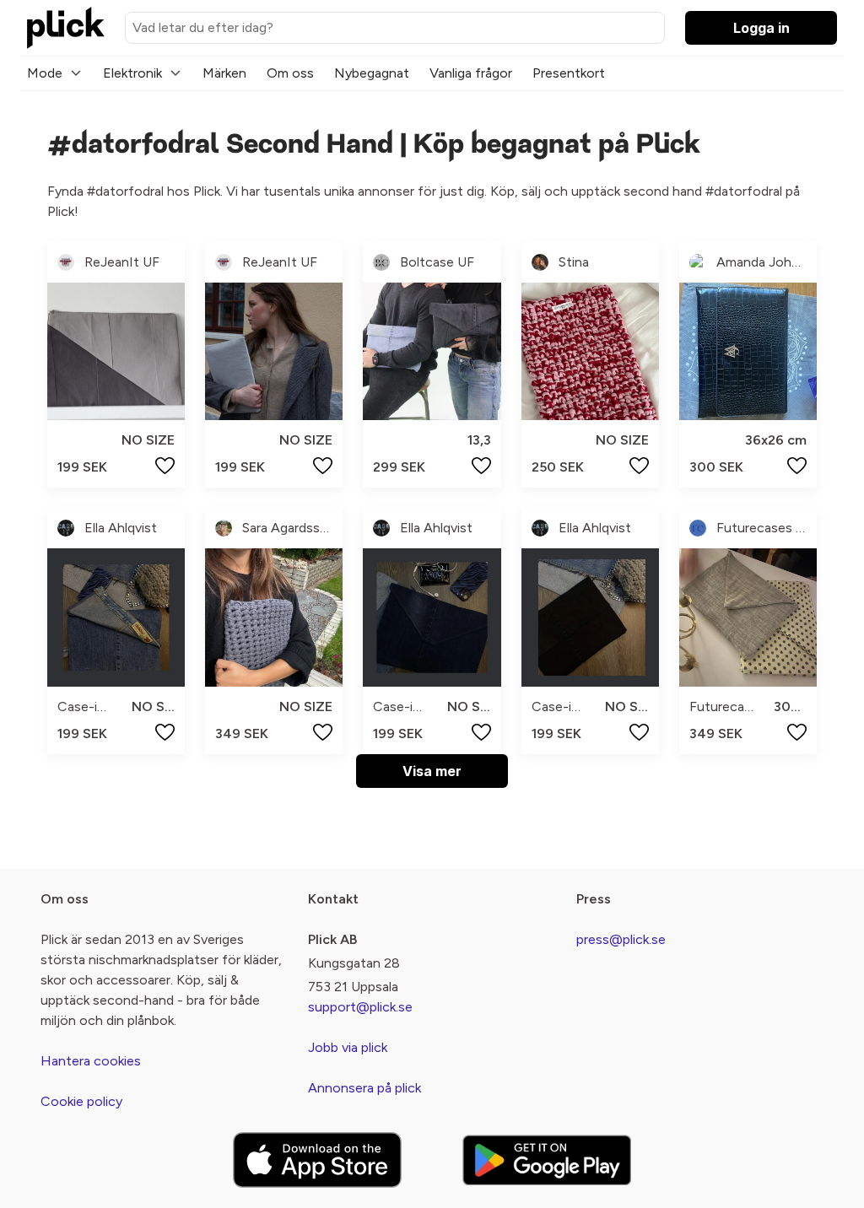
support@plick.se (360, 1007)
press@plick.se (621, 939)
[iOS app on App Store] (317, 1160)
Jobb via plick (347, 1047)
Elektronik (132, 73)
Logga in (761, 27)
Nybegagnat (371, 73)
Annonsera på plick (364, 1088)
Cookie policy (81, 1101)
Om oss (290, 73)
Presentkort (568, 73)
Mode (44, 73)
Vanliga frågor (470, 73)
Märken (224, 73)
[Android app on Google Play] (546, 1159)
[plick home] (66, 28)
